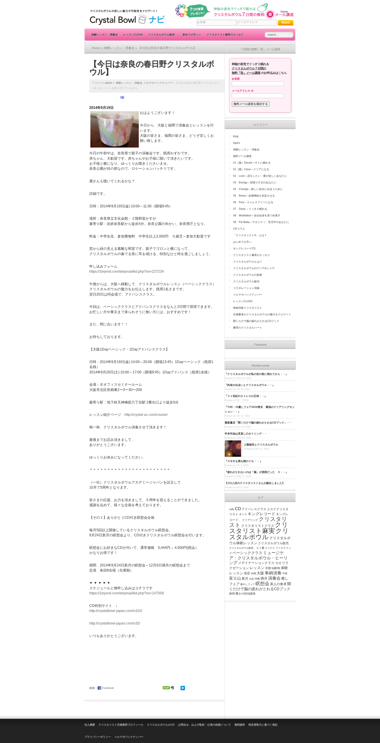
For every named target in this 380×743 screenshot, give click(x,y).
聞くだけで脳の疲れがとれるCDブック (256, 321)
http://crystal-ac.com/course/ (146, 414)
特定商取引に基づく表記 (263, 724)
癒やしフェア (247, 584)
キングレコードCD (244, 248)
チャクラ (270, 548)
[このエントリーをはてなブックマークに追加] (122, 98)
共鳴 (253, 573)
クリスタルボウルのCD (161, 724)
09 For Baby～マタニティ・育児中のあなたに (261, 222)
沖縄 (257, 578)
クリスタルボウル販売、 (242, 548)
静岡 (232, 593)
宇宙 (284, 573)
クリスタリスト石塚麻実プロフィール (121, 724)
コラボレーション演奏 (246, 288)
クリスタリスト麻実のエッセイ (225, 34)
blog (235, 136)
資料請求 (239, 724)
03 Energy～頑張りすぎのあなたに (254, 182)
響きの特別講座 (246, 593)
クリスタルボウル (259, 533)
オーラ (243, 514)
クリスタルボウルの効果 (247, 274)
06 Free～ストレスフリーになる (253, 202)
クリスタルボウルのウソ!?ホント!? (253, 268)
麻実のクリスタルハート (247, 327)
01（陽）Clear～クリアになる (251, 169)
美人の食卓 (278, 584)
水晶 (251, 578)
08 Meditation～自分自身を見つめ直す (256, 215)
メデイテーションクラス (256, 563)
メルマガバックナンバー (158, 82)
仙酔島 (276, 568)
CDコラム (239, 228)
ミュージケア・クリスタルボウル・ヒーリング (258, 557)
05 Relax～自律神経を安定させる (254, 195)
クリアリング (250, 520)
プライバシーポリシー (97, 736)
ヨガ (278, 563)
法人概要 (89, 724)
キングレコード (261, 514)
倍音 (247, 573)
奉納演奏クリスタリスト (247, 307)
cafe (231, 509)
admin (108, 82)
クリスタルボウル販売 (161, 34)
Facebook (108, 688)
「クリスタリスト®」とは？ (250, 235)
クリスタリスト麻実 (258, 527)
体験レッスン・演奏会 (104, 34)
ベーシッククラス (247, 553)
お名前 (236, 78)
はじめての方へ (242, 241)
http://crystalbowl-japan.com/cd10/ (115, 611)
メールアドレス (243, 90)
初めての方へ (192, 34)
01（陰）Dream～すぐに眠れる (252, 162)
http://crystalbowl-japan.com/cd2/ (114, 623)
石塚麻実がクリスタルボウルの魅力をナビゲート (262, 314)
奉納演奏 (273, 573)
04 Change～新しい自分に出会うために (258, 189)
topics (236, 142)
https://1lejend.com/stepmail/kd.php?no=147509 (126, 593)
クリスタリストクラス (257, 526)
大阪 (260, 573)
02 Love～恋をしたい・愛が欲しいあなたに (260, 175)
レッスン (257, 568)
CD (238, 508)
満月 (263, 578)
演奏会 (274, 578)
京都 (268, 568)
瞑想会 (262, 583)
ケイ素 (260, 547)
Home (284, 11)
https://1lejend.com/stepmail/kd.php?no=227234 (126, 271)
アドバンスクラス (254, 509)
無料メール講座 (242, 156)
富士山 (235, 578)
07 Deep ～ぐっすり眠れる (250, 208)
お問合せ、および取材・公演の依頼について (204, 724)
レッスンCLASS (133, 34)
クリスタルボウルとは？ (247, 261)
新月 (245, 578)
